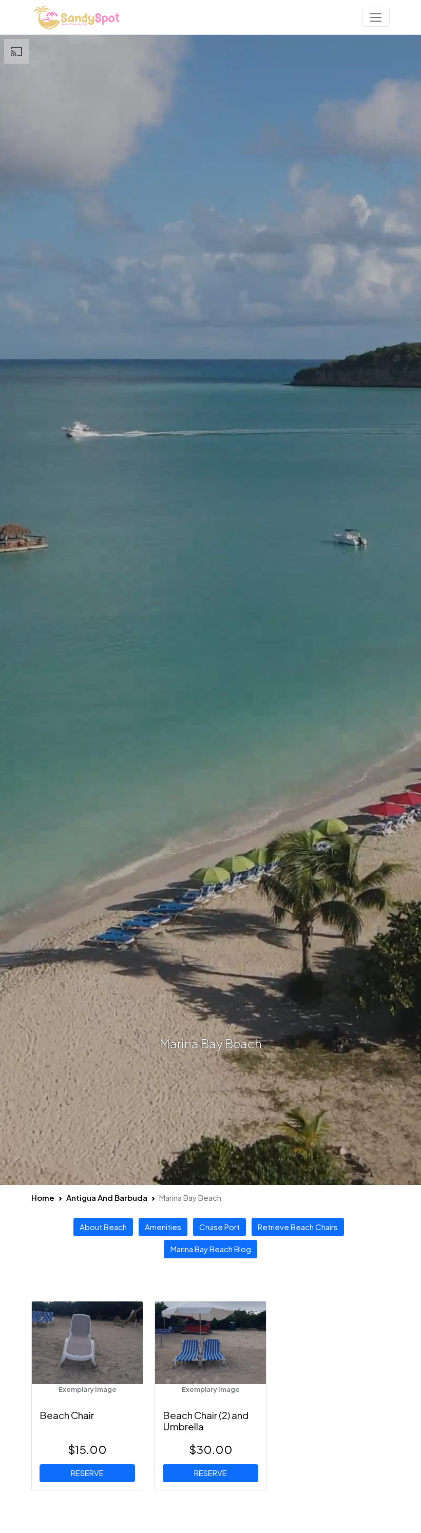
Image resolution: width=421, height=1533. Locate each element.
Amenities (163, 1227)
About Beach (103, 1227)
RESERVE (87, 1473)
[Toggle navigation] (376, 17)
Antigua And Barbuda (106, 1197)
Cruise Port (219, 1227)
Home (42, 1197)
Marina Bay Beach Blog (210, 1249)
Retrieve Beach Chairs (298, 1227)
